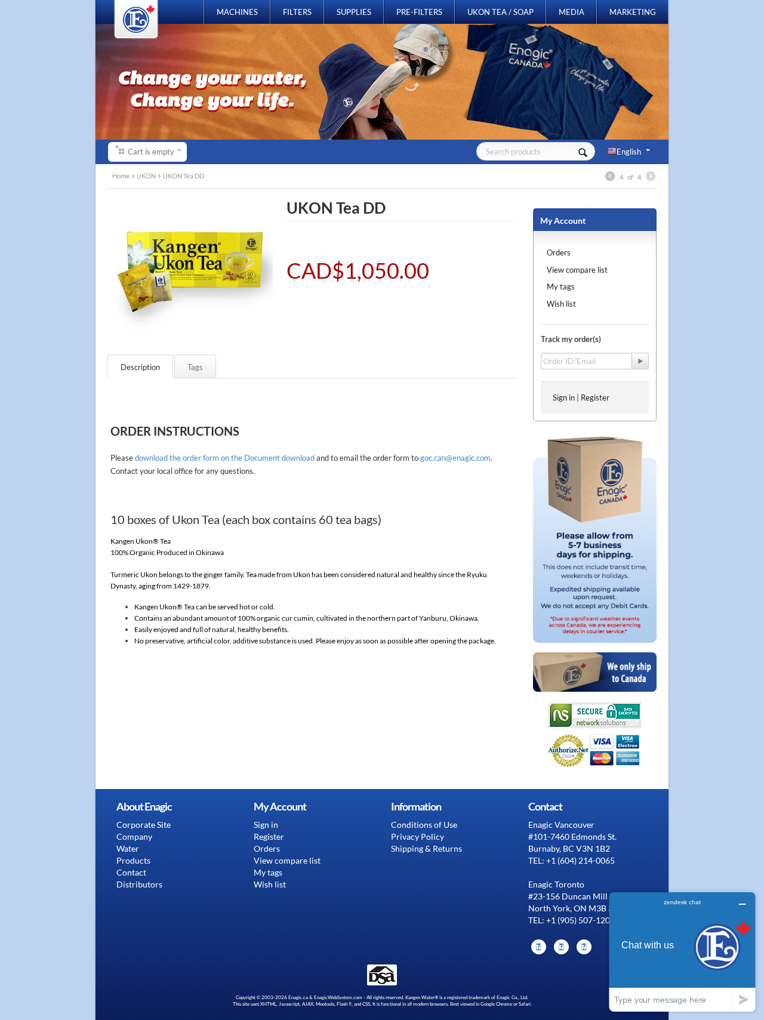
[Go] (640, 361)
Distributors (139, 884)
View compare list (577, 270)
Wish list (561, 304)
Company (134, 836)
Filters (297, 12)
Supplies (354, 12)
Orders (559, 252)
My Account (563, 220)
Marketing (632, 12)
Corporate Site (143, 824)
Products (133, 860)
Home (121, 176)
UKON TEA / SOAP (500, 12)
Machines (237, 12)
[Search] (583, 151)
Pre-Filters (419, 12)
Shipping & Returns (426, 848)
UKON (146, 176)
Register (595, 397)
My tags (561, 286)
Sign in (564, 397)
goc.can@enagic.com (455, 458)
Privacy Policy (417, 836)
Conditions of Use (424, 824)
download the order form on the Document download (225, 458)
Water (127, 848)
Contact (131, 872)
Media (571, 12)
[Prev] (610, 177)
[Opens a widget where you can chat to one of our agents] (682, 952)
